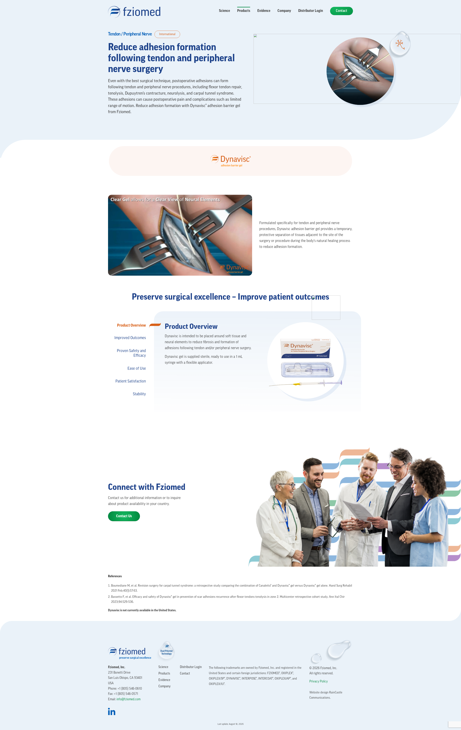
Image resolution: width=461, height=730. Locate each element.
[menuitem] (224, 11)
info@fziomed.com (128, 699)
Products (164, 673)
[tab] (127, 325)
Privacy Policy (318, 681)
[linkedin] (129, 711)
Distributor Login (191, 667)
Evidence (164, 680)
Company (164, 686)
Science (163, 667)
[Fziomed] (134, 10)
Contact (185, 673)
